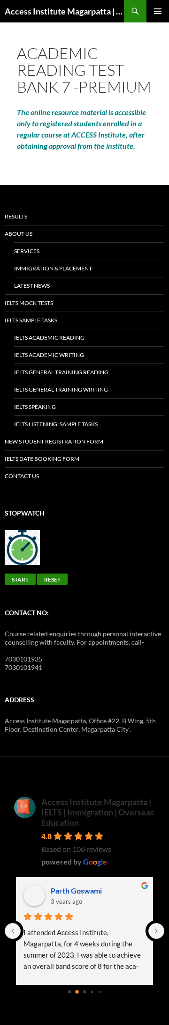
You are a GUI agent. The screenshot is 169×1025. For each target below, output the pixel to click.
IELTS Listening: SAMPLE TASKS (56, 424)
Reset (52, 579)
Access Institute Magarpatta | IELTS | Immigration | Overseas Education (97, 812)
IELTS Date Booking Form (42, 458)
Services (26, 250)
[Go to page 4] (99, 992)
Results (16, 216)
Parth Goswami (76, 890)
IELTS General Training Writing (61, 389)
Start (20, 579)
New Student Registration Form (54, 441)
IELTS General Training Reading (61, 372)
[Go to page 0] (69, 992)
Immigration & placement (53, 268)
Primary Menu (157, 11)
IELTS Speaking (35, 406)
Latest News (32, 285)
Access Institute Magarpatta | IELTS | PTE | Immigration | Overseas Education (64, 11)
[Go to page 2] (84, 992)
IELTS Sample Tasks (31, 320)
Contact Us (22, 476)
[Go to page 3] (92, 991)
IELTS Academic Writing (49, 354)
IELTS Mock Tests (29, 302)
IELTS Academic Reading (49, 337)
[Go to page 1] (77, 992)
